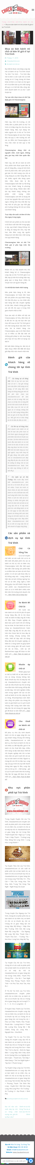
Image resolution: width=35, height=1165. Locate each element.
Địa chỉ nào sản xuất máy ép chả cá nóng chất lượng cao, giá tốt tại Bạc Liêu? (11, 1112)
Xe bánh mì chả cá (13, 64)
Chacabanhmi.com (13, 61)
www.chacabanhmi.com (21, 1152)
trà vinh (9, 1099)
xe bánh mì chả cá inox (20, 1099)
